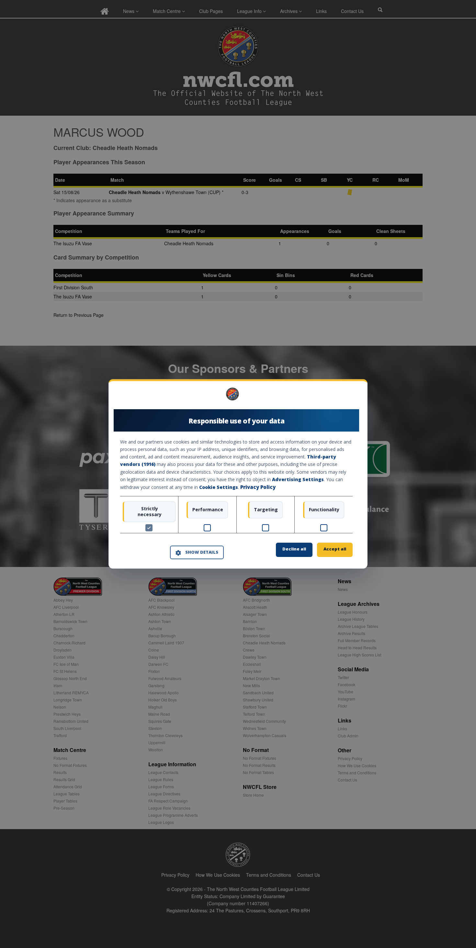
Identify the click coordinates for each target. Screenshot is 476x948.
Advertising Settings (298, 479)
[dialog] (238, 474)
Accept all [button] (334, 549)
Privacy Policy (258, 487)
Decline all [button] (294, 549)
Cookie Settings (218, 487)
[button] (197, 552)
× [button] (350, 396)
